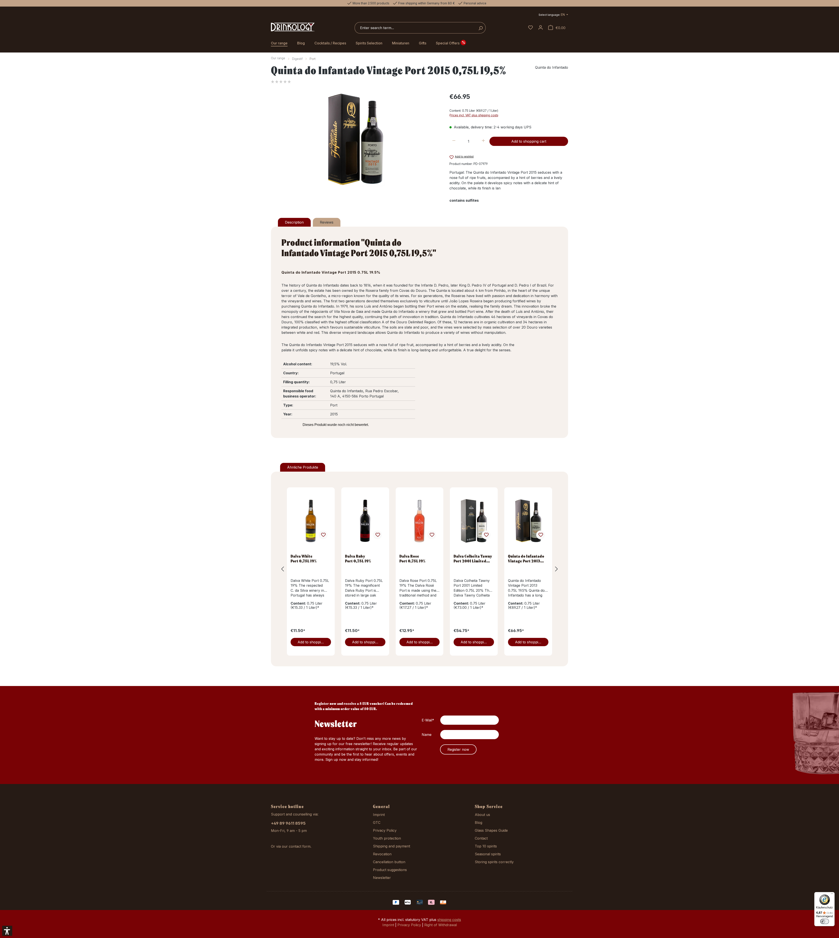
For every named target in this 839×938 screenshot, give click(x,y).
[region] (356, 139)
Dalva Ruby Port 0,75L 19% (358, 558)
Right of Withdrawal (440, 925)
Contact (481, 838)
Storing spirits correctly (494, 862)
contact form (299, 846)
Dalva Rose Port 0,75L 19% (412, 558)
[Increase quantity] (483, 141)
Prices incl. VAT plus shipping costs (473, 115)
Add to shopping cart (528, 141)
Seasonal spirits (488, 854)
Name (427, 734)
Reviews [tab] (326, 222)
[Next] (556, 569)
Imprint (379, 814)
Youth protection (387, 838)
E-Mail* (428, 720)
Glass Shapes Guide (491, 830)
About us (482, 814)
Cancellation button (389, 862)
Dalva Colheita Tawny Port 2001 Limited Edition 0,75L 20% (473, 558)
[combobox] (415, 27)
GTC (376, 822)
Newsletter (382, 877)
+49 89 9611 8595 (288, 823)
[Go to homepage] (293, 27)
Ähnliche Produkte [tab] (302, 467)
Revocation (382, 854)
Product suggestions (390, 870)
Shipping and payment (391, 846)
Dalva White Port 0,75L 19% (304, 558)
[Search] (480, 27)
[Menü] (832, 894)
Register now (458, 749)
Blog (478, 822)
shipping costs (449, 919)
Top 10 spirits (486, 846)
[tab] (294, 222)
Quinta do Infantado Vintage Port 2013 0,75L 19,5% (526, 558)
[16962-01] (355, 139)
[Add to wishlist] (323, 534)
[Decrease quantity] (453, 141)
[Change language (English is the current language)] (553, 15)
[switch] (824, 921)
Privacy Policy (385, 830)
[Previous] (282, 569)
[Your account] (541, 28)
